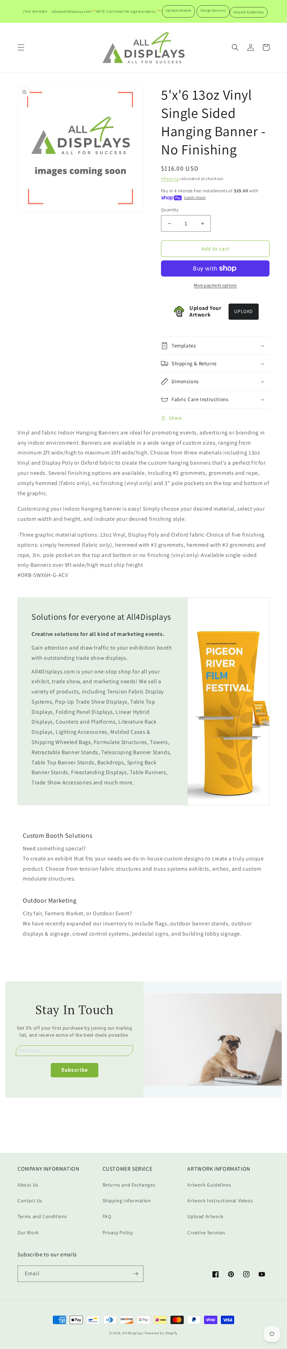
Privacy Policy (118, 1232)
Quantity (169, 210)
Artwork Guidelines (248, 12)
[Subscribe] (135, 1273)
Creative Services (206, 1232)
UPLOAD (243, 311)
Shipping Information (127, 1200)
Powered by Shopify (161, 1333)
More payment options (215, 285)
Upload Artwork (178, 10)
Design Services (213, 10)
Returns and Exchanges (129, 1185)
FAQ (107, 1216)
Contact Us (30, 1200)
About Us (28, 1185)
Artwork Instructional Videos (220, 1200)
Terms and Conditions (42, 1216)
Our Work (28, 1232)
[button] (21, 47)
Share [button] (175, 418)
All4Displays (132, 1333)
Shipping (170, 178)
